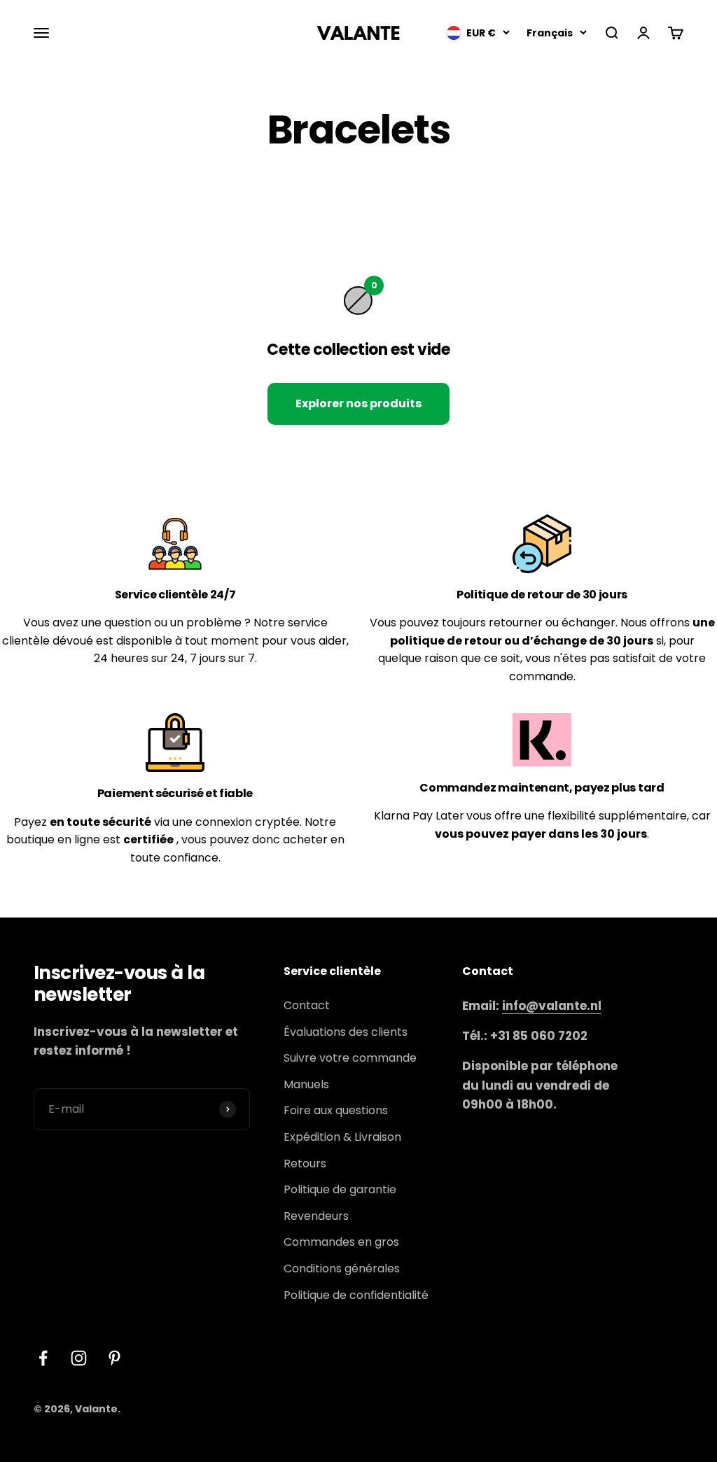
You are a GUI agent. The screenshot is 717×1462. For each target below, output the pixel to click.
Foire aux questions (336, 1110)
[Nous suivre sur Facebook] (43, 1358)
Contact (307, 1005)
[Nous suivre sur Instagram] (78, 1358)
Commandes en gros (341, 1242)
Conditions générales (342, 1268)
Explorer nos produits (358, 403)
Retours (305, 1163)
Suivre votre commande (350, 1058)
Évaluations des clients (346, 1032)
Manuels (306, 1084)
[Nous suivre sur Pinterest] (114, 1358)
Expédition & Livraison (342, 1137)
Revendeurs (316, 1216)
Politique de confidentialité (356, 1295)
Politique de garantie (340, 1189)
